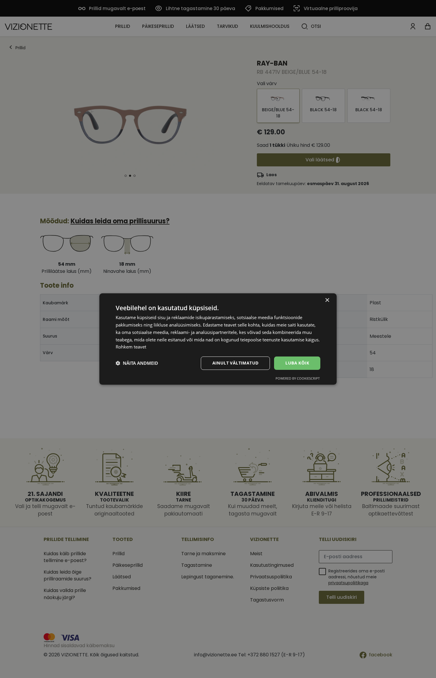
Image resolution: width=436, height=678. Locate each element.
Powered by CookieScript (298, 378)
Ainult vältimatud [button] (235, 363)
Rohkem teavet (131, 347)
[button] (137, 363)
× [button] (327, 300)
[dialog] (218, 339)
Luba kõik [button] (297, 363)
